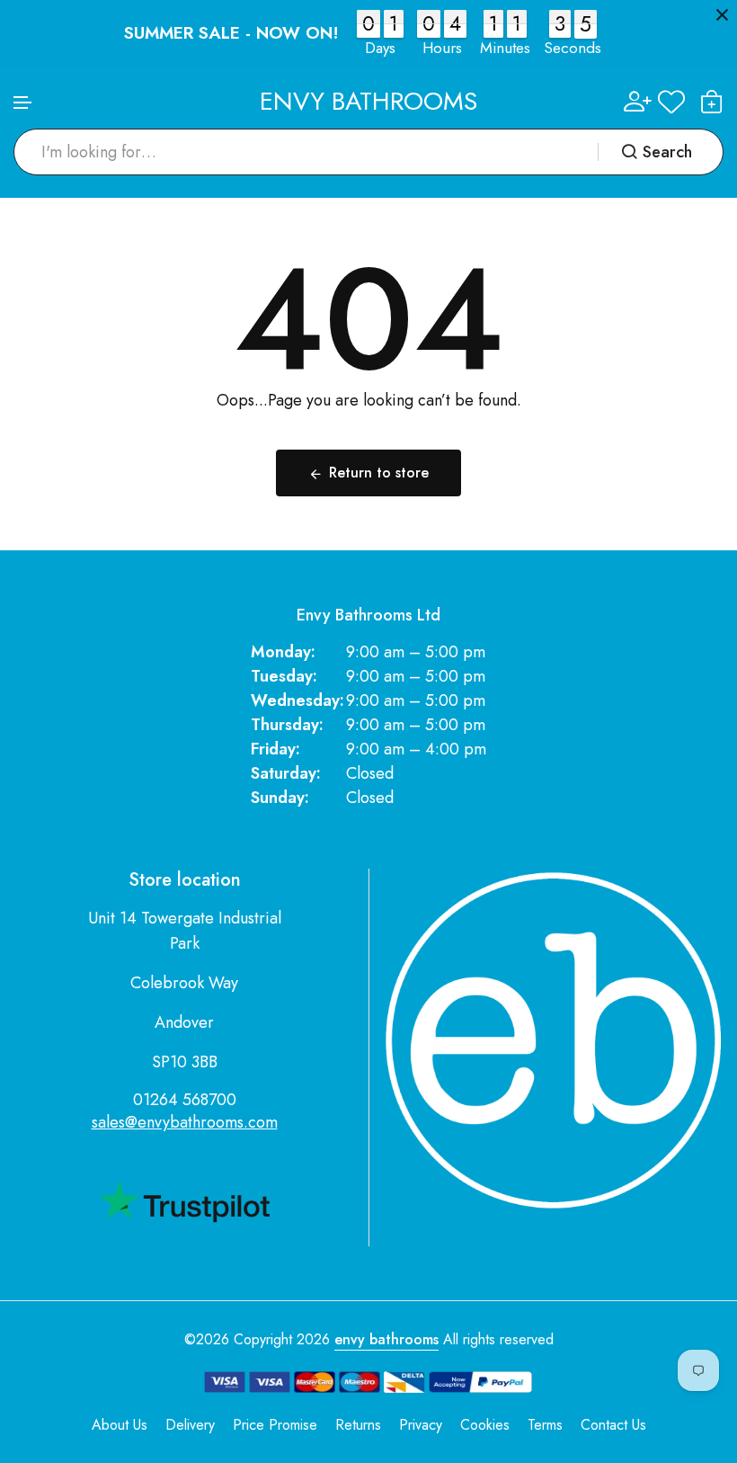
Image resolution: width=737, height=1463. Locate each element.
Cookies (485, 1424)
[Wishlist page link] (671, 101)
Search (667, 152)
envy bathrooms (386, 1339)
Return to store (379, 472)
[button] (23, 103)
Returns (358, 1424)
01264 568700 (184, 1099)
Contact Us (613, 1424)
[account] (638, 101)
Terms (545, 1424)
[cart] (712, 101)
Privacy (420, 1424)
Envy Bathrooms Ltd (368, 615)
